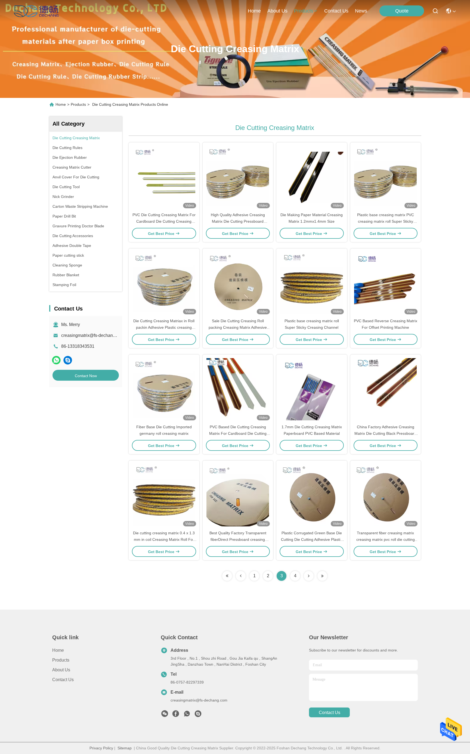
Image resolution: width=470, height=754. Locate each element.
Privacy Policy (101, 748)
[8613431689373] (187, 715)
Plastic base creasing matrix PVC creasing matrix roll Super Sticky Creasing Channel (385, 221)
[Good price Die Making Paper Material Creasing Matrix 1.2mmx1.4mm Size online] (312, 177)
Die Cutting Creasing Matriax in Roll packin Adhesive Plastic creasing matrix (163, 327)
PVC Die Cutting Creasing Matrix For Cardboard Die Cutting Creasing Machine (164, 221)
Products (78, 104)
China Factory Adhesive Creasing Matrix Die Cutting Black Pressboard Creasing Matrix (385, 433)
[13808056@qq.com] (68, 360)
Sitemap (125, 748)
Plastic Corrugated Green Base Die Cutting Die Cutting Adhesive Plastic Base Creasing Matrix (311, 539)
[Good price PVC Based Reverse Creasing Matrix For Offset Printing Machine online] (386, 283)
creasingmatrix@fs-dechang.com (93, 335)
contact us (336, 11)
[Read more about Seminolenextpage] (227, 576)
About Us (61, 670)
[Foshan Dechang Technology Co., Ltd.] (36, 11)
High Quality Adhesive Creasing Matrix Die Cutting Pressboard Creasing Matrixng (238, 221)
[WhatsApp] (56, 360)
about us (277, 11)
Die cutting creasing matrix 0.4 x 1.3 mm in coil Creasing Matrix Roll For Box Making (164, 539)
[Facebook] (176, 715)
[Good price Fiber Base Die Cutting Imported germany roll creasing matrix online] (164, 389)
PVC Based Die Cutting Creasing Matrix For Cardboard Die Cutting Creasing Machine (238, 433)
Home (254, 11)
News (361, 11)
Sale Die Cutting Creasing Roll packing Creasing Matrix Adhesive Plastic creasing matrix (238, 327)
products (303, 11)
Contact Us (63, 679)
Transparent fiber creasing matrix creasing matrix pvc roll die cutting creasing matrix (385, 539)
